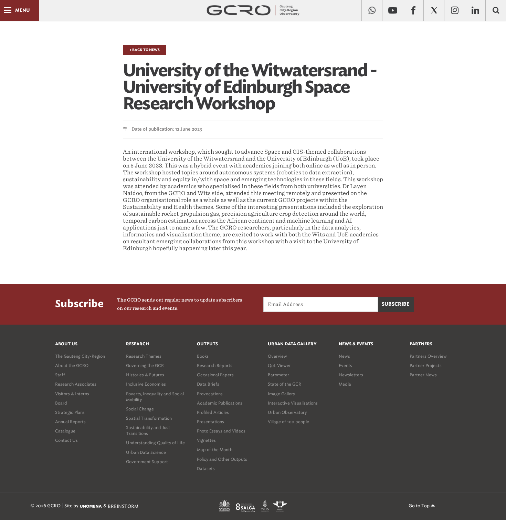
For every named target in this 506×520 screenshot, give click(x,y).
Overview (277, 356)
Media (345, 384)
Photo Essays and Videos (221, 431)
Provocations (210, 393)
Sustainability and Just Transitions (148, 430)
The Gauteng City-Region (80, 356)
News (344, 356)
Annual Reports (70, 421)
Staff (60, 374)
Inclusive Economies (146, 384)
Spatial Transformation (149, 418)
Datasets (206, 468)
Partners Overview (428, 356)
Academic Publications (219, 403)
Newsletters (351, 374)
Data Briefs (208, 384)
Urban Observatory (287, 412)
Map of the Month (214, 449)
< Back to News (144, 50)
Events (345, 365)
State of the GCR (284, 384)
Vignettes (206, 440)
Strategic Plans (70, 412)
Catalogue (65, 431)
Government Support (147, 461)
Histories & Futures (145, 374)
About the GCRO (71, 365)
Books (203, 356)
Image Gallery (281, 393)
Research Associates (75, 384)
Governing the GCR (145, 365)
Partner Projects (426, 365)
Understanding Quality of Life (155, 442)
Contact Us (66, 440)
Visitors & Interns (72, 393)
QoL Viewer (279, 365)
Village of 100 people (288, 421)
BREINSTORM (123, 506)
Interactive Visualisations (293, 403)
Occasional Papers (215, 374)
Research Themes (143, 356)
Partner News (423, 374)
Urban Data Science (146, 452)
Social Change (140, 408)
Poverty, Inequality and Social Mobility (155, 396)
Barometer (278, 374)
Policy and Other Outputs (222, 459)
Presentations (210, 421)
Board (61, 403)
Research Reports (214, 365)
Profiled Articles (213, 412)
